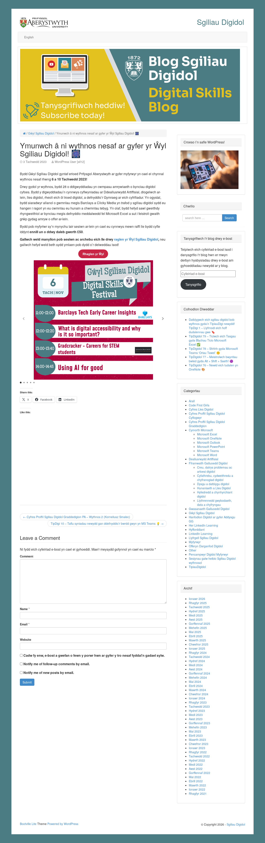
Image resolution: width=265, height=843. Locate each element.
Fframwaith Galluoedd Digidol (208, 463)
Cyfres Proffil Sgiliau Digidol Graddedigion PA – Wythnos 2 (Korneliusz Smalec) (76, 517)
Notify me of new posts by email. (48, 672)
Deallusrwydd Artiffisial (203, 459)
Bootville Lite (28, 824)
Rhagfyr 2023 (198, 702)
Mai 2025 (195, 632)
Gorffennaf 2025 (199, 623)
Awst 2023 (195, 719)
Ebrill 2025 (196, 636)
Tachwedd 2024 (199, 657)
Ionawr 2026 (197, 599)
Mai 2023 (195, 731)
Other (192, 550)
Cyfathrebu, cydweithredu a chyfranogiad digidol (215, 478)
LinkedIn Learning (200, 534)
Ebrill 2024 (196, 686)
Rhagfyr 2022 (198, 752)
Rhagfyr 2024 (198, 652)
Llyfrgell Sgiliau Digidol (203, 538)
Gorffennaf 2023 (199, 723)
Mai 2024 (195, 681)
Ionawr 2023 (197, 748)
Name (24, 609)
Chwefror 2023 (198, 744)
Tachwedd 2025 (199, 607)
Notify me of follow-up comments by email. (56, 663)
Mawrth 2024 (197, 690)
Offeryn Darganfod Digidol (206, 546)
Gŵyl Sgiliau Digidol (41, 133)
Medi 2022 (196, 764)
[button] (163, 318)
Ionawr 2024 (197, 698)
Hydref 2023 (197, 711)
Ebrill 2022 (196, 781)
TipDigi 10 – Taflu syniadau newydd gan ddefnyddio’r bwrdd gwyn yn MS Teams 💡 (107, 523)
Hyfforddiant (197, 529)
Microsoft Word (207, 455)
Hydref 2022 (197, 760)
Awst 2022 (195, 769)
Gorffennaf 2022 (199, 773)
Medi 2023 (196, 715)
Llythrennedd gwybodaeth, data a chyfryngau (214, 502)
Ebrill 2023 (196, 735)
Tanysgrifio (193, 284)
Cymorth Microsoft (201, 430)
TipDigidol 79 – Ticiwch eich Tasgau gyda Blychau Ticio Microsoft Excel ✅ (212, 340)
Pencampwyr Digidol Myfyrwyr (208, 554)
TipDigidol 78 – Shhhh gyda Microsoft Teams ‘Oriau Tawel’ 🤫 (213, 350)
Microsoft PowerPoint (211, 447)
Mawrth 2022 (197, 785)
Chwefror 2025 (198, 644)
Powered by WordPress (62, 824)
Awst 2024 (195, 669)
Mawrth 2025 (197, 640)
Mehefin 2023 (198, 727)
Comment (26, 556)
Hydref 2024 (197, 661)
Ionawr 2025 (197, 648)
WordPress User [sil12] (70, 162)
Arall (192, 401)
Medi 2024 (196, 665)
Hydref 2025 (197, 611)
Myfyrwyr (195, 542)
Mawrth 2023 (197, 740)
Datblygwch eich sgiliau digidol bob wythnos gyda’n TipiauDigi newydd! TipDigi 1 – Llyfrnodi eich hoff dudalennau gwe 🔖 (212, 325)
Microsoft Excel (207, 434)
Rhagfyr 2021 (198, 793)
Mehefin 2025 (198, 628)
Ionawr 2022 (197, 789)
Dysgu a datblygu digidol (213, 484)
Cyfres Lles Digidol (201, 409)
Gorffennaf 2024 (199, 673)
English (29, 37)
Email (24, 624)
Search (229, 218)
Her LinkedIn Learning (203, 525)
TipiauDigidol (197, 567)
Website (25, 639)
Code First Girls (199, 405)
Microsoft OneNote (209, 438)
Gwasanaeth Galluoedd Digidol (209, 509)
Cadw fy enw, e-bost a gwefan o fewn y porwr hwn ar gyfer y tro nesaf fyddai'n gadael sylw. (94, 655)
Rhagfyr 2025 (198, 603)
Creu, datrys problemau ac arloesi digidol (214, 469)
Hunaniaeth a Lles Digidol (214, 488)
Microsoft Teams (208, 451)
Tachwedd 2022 (199, 756)
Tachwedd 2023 (199, 706)
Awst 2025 (195, 619)
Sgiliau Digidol (220, 21)
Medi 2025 (196, 615)
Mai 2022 (195, 777)
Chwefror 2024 (198, 694)
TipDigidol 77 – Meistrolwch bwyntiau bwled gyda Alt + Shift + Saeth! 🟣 (213, 359)
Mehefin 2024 (198, 677)
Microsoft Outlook (208, 442)
